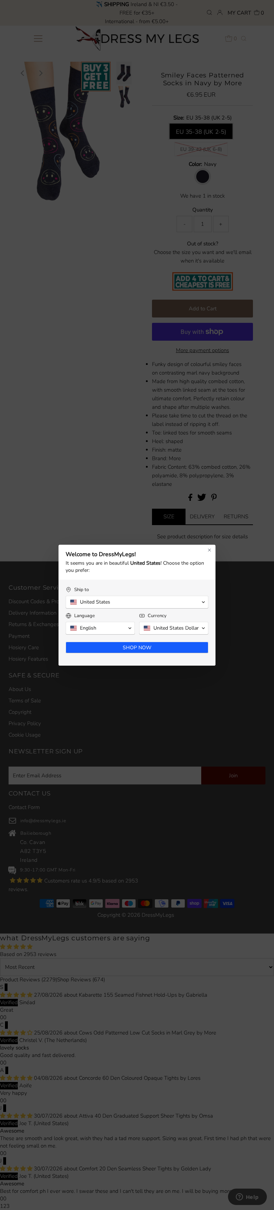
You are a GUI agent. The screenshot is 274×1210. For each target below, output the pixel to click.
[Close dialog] (209, 550)
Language (84, 616)
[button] (137, 602)
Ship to (81, 590)
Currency (157, 616)
